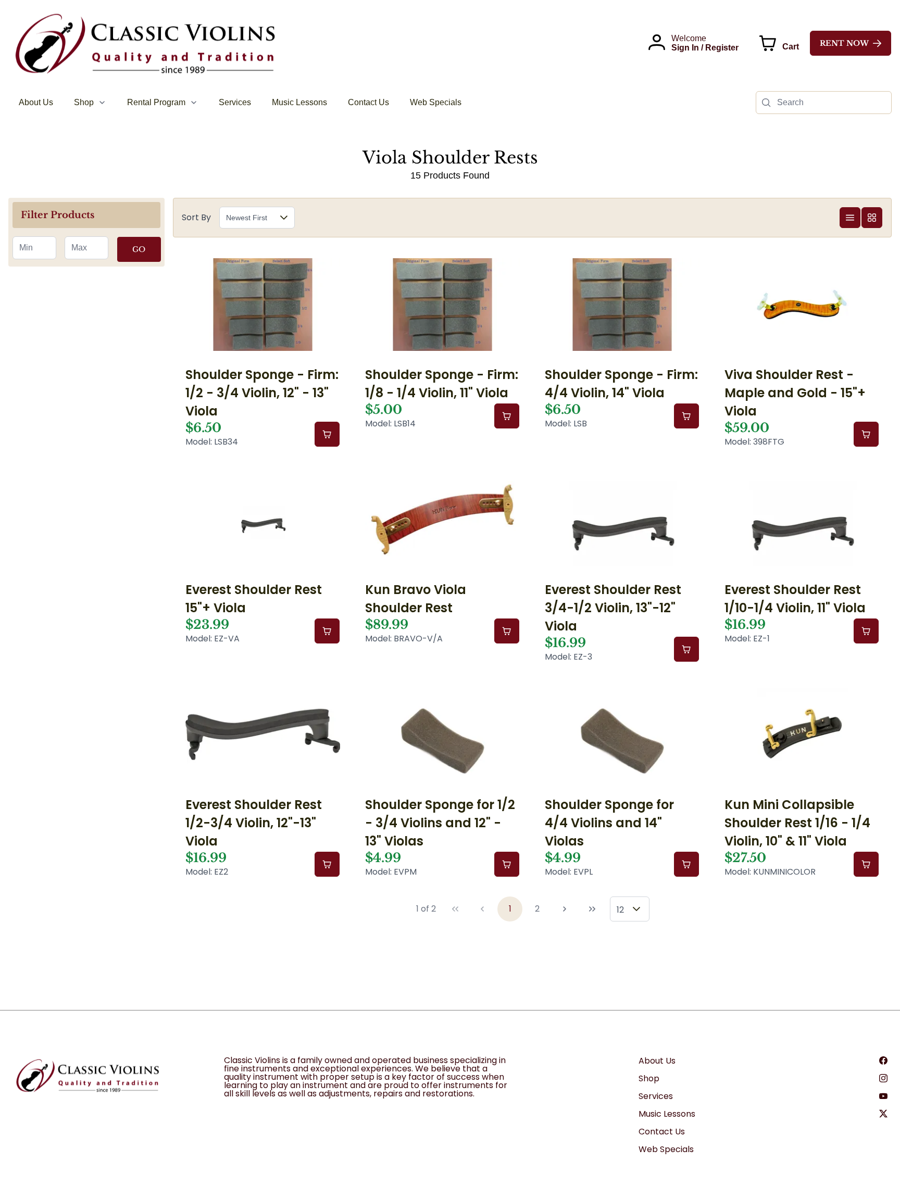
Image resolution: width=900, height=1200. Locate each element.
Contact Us (662, 1132)
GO (138, 249)
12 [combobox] (620, 910)
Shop (649, 1078)
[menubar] (240, 102)
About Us (657, 1061)
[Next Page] (564, 908)
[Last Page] (592, 908)
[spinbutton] (34, 247)
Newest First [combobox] (246, 217)
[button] (283, 217)
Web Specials (666, 1149)
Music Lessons (667, 1114)
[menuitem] (36, 102)
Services (656, 1096)
